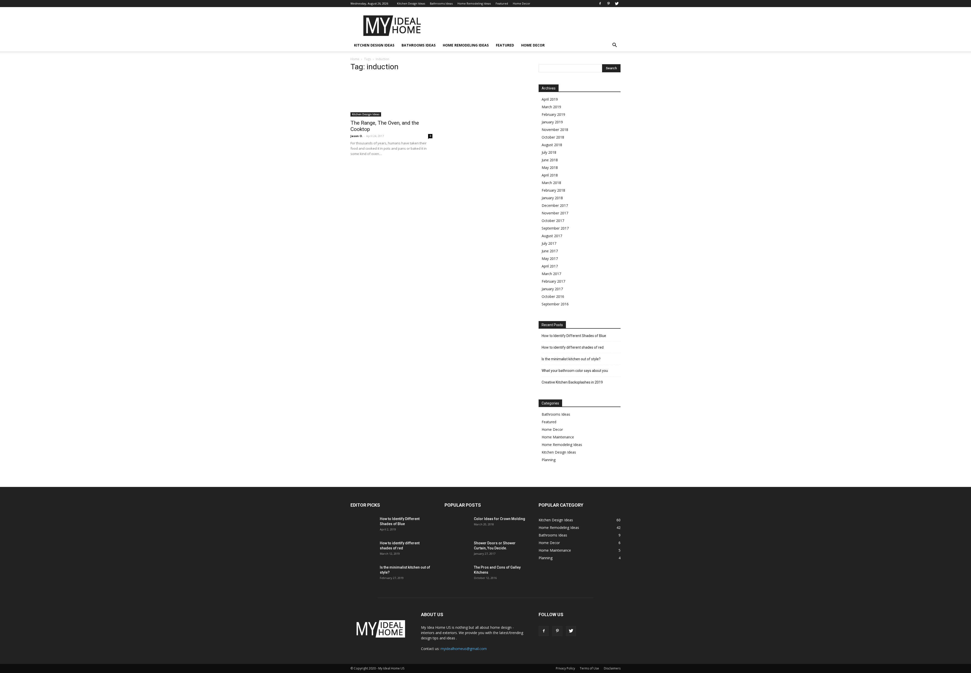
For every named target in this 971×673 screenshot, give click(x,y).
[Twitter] (617, 3)
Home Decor (521, 3)
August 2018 (552, 144)
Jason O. (356, 136)
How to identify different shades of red (573, 347)
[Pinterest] (608, 3)
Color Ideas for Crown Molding (499, 519)
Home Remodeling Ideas (474, 3)
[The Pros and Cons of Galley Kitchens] (457, 573)
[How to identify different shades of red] (363, 549)
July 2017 (549, 243)
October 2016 (553, 296)
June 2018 (550, 160)
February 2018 (553, 190)
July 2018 (549, 152)
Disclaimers (612, 668)
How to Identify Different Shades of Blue (574, 336)
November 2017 (555, 213)
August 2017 (552, 235)
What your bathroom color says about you (575, 371)
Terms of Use (589, 668)
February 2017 (553, 281)
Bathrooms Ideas (441, 3)
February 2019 (553, 114)
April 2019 (550, 99)
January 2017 (552, 288)
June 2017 (550, 251)
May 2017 (550, 258)
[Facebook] (600, 3)
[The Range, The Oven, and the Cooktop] (391, 96)
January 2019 (552, 122)
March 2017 (551, 273)
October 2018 (553, 137)
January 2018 (552, 197)
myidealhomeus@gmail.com (463, 648)
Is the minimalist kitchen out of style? (571, 359)
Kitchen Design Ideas (411, 3)
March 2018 (551, 182)
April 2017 (550, 266)
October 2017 (553, 220)
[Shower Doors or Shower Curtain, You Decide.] (457, 549)
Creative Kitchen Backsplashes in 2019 (572, 382)
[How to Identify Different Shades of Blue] (363, 525)
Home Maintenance (558, 437)
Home (354, 59)
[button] (614, 45)
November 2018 (555, 129)
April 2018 (550, 175)
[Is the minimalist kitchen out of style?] (363, 573)
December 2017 (555, 205)
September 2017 (555, 228)
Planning (549, 459)
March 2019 (551, 106)
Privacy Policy (565, 668)
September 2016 (555, 304)
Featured (502, 3)
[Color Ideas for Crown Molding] (457, 525)
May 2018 (550, 167)
